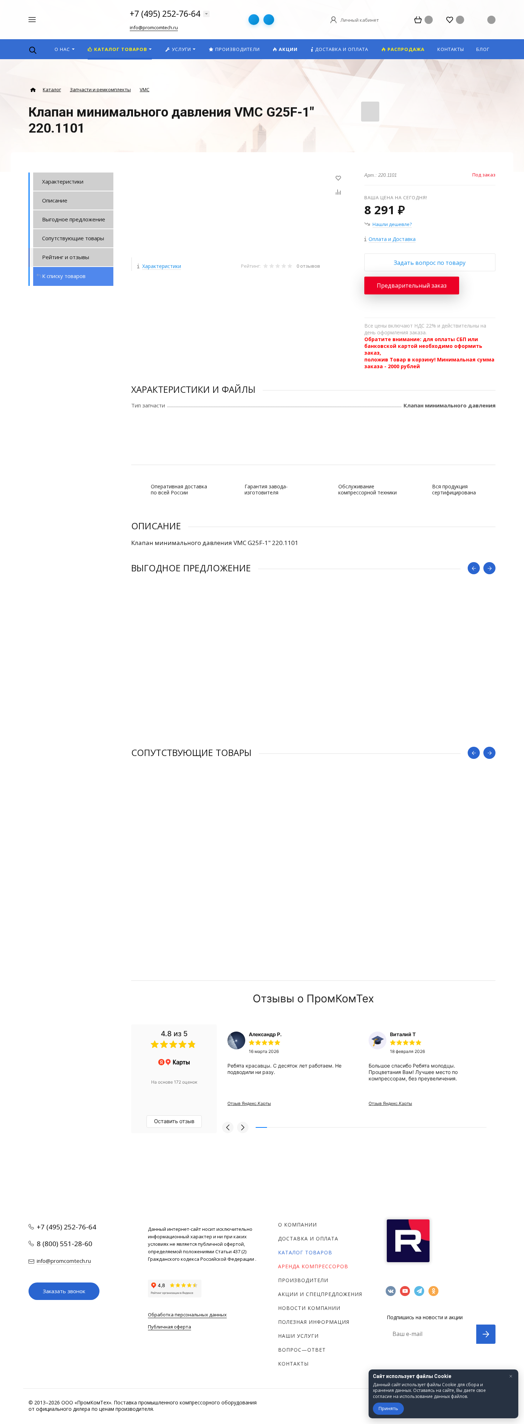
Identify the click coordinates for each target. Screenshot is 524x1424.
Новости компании (309, 1308)
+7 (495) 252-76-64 (165, 13)
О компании (297, 1224)
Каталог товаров (305, 1252)
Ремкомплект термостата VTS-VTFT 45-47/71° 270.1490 (203, 687)
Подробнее (71, 374)
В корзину (222, 733)
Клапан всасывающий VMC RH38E (174, 871)
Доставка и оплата (308, 1238)
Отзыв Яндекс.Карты (249, 1103)
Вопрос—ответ (302, 1349)
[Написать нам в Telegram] (253, 19)
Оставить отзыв (174, 1121)
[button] (227, 1127)
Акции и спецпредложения (320, 1294)
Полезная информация (313, 1321)
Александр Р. (265, 1034)
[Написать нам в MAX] (268, 19)
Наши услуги (298, 1335)
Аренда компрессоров (313, 1266)
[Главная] (33, 90)
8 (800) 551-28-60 (64, 1243)
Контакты (293, 1363)
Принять (388, 1408)
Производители (303, 1280)
